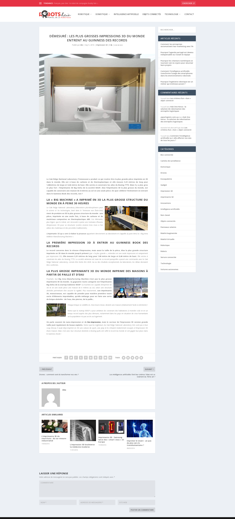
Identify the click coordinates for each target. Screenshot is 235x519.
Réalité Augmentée (169, 233)
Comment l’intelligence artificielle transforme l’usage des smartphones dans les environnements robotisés (177, 73)
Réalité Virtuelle (167, 239)
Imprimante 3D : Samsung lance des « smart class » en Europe (111, 439)
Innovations (166, 203)
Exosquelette (166, 179)
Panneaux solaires (168, 227)
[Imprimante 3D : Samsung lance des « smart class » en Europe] (111, 427)
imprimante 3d (167, 197)
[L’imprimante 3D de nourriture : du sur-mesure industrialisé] (55, 426)
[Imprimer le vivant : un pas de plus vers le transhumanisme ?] (140, 428)
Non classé (165, 215)
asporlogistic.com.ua (170, 117)
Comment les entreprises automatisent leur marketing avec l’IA (177, 45)
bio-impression (94, 322)
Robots (164, 251)
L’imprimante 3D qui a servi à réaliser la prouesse (66, 233)
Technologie (171, 14)
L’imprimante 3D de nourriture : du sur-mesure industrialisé (54, 438)
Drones (164, 173)
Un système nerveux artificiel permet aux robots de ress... (76, 3)
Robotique (83, 14)
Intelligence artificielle (126, 14)
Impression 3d (101, 45)
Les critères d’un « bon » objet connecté (176, 99)
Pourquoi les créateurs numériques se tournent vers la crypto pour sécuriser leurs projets (177, 63)
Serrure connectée (168, 257)
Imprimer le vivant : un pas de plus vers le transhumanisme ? (139, 443)
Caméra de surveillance (170, 161)
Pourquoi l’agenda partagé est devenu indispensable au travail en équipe (177, 53)
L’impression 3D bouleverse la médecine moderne (82, 445)
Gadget (164, 185)
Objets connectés (151, 14)
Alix (81, 45)
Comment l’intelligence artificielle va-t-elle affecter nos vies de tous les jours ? (176, 138)
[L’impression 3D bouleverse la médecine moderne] (83, 430)
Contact (189, 14)
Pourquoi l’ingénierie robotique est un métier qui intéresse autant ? (177, 82)
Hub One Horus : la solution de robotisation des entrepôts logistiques (173, 108)
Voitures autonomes (169, 269)
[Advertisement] (97, 157)
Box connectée (167, 155)
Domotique (102, 14)
